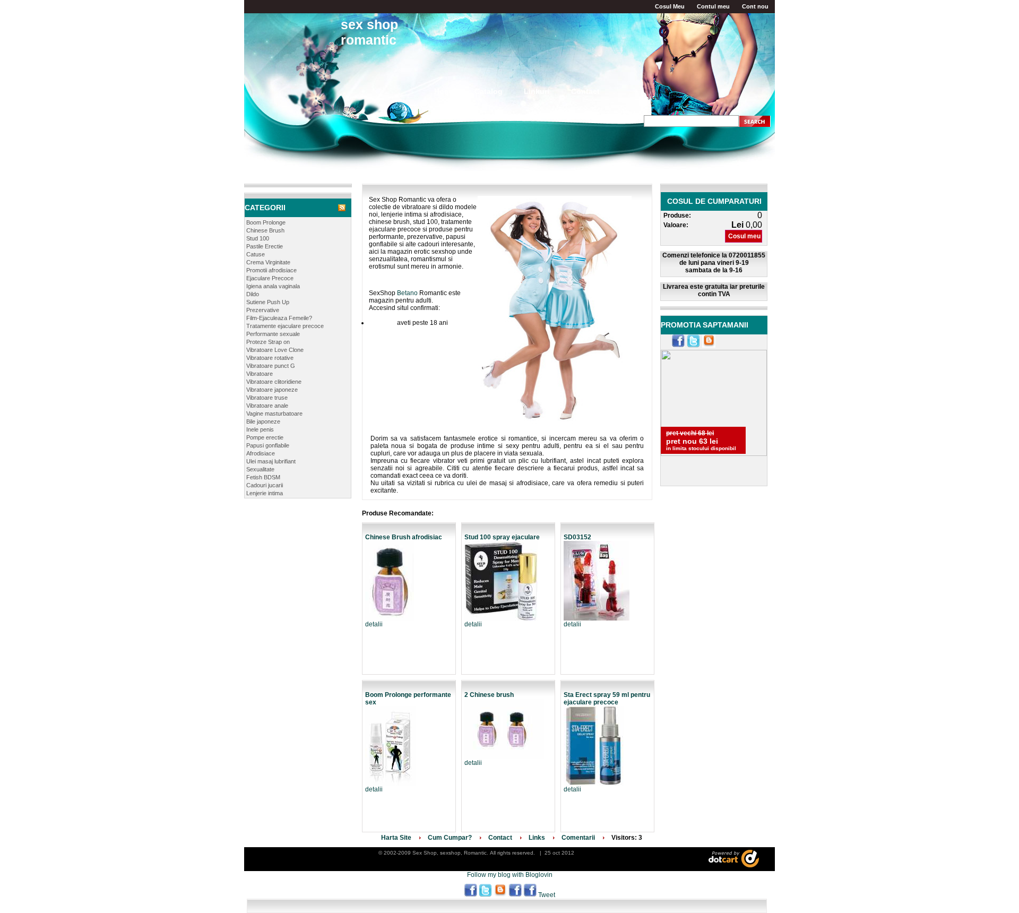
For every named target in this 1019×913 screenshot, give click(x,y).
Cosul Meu (670, 6)
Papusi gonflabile (267, 445)
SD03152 (577, 537)
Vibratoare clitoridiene (273, 381)
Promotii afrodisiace (271, 270)
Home (444, 91)
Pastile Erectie (264, 246)
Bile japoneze (263, 421)
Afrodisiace (260, 453)
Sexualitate (260, 469)
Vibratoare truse (267, 397)
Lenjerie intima (264, 493)
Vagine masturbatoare (274, 413)
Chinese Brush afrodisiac (403, 537)
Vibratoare (259, 374)
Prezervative (262, 310)
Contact (585, 91)
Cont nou (755, 6)
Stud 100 (257, 238)
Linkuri (536, 91)
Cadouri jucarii (264, 485)
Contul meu (713, 6)
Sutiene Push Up (267, 302)
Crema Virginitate (268, 262)
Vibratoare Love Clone (275, 350)
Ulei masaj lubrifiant (271, 461)
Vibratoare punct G (270, 366)
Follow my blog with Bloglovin (509, 874)
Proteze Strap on (268, 342)
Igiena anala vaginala (273, 286)
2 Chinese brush (489, 695)
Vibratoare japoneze (272, 389)
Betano (407, 293)
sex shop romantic (369, 32)
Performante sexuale (273, 334)
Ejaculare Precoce (269, 278)
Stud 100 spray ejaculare (502, 537)
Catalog (488, 91)
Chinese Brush (265, 230)
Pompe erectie (264, 437)
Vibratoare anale (267, 405)
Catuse (255, 254)
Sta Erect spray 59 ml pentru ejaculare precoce (607, 698)
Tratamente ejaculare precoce (285, 326)
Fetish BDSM (263, 477)
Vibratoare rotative (269, 358)
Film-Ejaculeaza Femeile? (279, 318)
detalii (374, 624)
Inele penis (260, 429)
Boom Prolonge (266, 222)
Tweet (546, 895)
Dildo (252, 294)
